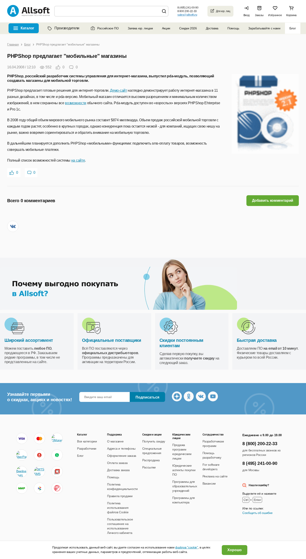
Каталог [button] (27, 28)
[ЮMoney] (57, 438)
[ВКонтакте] (12, 226)
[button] (247, 11)
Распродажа (151, 460)
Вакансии (209, 483)
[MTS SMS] (39, 471)
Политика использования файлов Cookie (117, 507)
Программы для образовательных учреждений (184, 486)
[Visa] (21, 438)
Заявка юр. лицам (140, 28)
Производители (66, 28)
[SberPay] (22, 455)
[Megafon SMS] (57, 455)
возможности (75, 103)
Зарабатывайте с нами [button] (264, 28)
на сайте (78, 160)
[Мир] (21, 488)
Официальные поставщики (111, 340)
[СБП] (39, 488)
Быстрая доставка (257, 340)
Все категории (87, 441)
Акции (166, 28)
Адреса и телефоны (121, 448)
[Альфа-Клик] (39, 455)
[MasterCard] (39, 438)
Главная (13, 44)
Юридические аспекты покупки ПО (183, 470)
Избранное (275, 15)
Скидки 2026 (188, 28)
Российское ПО (108, 28)
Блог (292, 28)
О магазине (115, 441)
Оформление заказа (121, 455)
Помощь (233, 28)
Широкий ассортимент (28, 340)
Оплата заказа (117, 463)
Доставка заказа (118, 470)
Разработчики (86, 448)
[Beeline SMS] (21, 471)
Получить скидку (153, 441)
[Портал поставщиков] (57, 471)
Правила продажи (119, 496)
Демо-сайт (118, 90)
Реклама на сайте (215, 476)
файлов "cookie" (186, 547)
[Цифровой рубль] (57, 488)
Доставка (212, 28)
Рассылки (149, 467)
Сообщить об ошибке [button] (257, 513)
